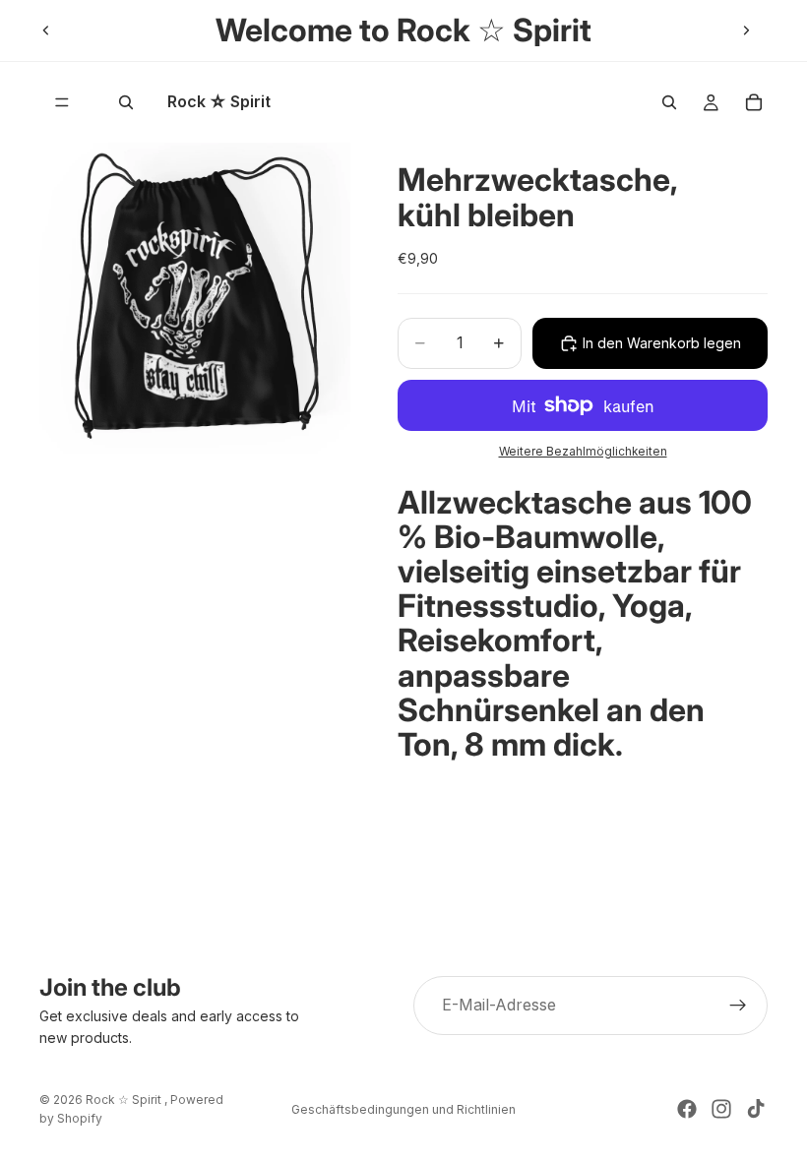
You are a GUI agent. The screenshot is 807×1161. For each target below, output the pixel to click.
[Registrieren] (738, 1005)
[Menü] (62, 102)
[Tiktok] (756, 1109)
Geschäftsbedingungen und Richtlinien (403, 1109)
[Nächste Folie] (746, 30)
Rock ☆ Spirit (125, 1099)
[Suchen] (126, 102)
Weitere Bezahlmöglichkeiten (583, 451)
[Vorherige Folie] (46, 30)
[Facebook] (687, 1109)
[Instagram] (721, 1109)
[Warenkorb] (754, 102)
